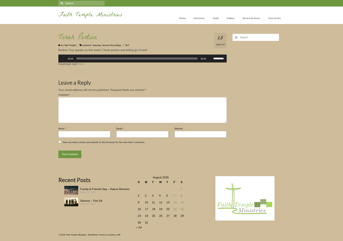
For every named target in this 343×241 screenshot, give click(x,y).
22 (182, 209)
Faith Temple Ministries (90, 15)
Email (119, 128)
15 (182, 202)
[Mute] (210, 58)
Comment (64, 95)
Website (178, 128)
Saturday (96, 45)
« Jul (139, 227)
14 (175, 202)
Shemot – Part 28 (91, 200)
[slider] (219, 58)
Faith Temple (70, 45)
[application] (142, 58)
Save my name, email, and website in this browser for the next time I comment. (104, 142)
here (81, 63)
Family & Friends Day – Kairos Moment (104, 189)
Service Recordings (111, 45)
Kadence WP (114, 235)
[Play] (64, 58)
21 (175, 209)
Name (62, 128)
